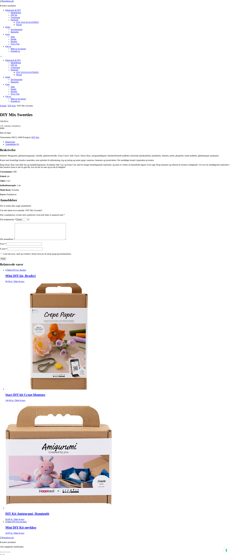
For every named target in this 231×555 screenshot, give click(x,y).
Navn (3, 244)
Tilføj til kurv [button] (18, 281)
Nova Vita (15, 44)
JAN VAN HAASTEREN (27, 22)
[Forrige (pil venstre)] (1, 554)
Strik (13, 37)
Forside (3, 106)
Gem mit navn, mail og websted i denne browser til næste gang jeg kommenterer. (37, 254)
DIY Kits (12, 106)
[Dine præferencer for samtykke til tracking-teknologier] (226, 550)
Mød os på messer (18, 49)
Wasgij (19, 25)
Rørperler (15, 32)
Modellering (16, 13)
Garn (7, 34)
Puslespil (14, 20)
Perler (7, 27)
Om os (8, 46)
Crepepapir (15, 17)
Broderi (14, 41)
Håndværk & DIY (13, 10)
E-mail (3, 249)
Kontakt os (15, 51)
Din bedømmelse (8, 219)
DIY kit (14, 15)
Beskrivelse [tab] (10, 142)
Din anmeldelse (7, 239)
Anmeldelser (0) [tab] (12, 144)
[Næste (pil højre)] (4, 554)
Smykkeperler (16, 29)
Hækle (13, 39)
